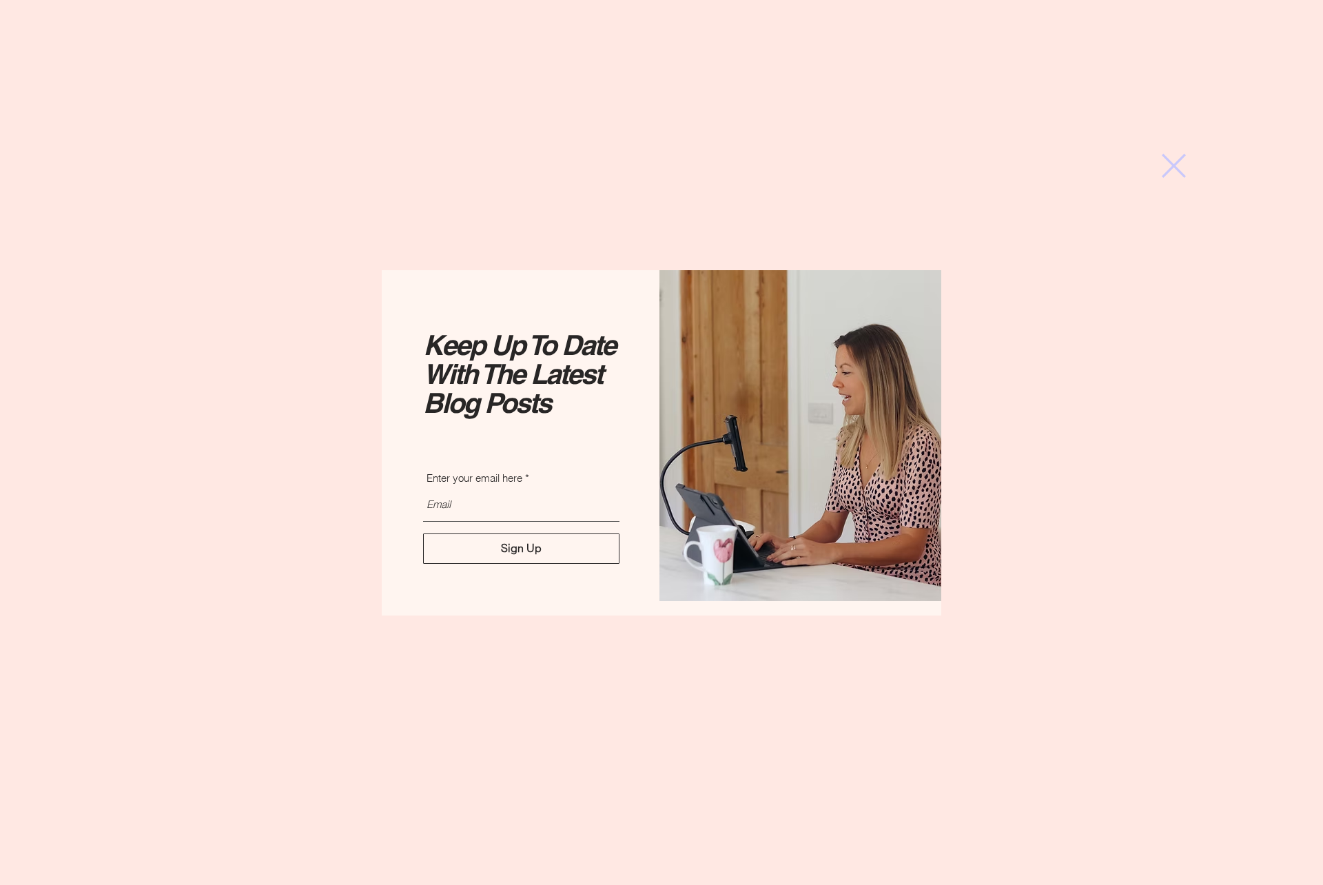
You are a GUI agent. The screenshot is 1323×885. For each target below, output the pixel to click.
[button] (1174, 166)
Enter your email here (474, 478)
